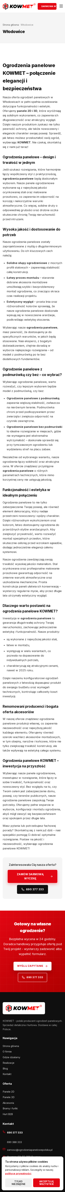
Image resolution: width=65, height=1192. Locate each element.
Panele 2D (8, 1091)
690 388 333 (14, 1142)
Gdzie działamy (11, 1057)
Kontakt (7, 1074)
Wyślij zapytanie (30, 965)
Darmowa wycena (48, 6)
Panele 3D (8, 1097)
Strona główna (11, 24)
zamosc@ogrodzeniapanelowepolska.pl (29, 1149)
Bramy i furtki (10, 1108)
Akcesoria (8, 1102)
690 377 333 (35, 889)
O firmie (7, 1051)
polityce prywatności (18, 1173)
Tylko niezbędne (19, 1182)
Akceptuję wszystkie (46, 1182)
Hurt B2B (8, 1114)
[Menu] (60, 6)
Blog (5, 1068)
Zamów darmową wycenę (30, 876)
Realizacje (8, 1062)
